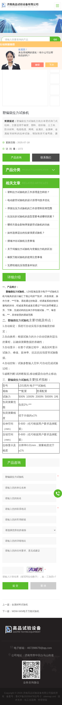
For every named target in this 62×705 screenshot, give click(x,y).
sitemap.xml (49, 696)
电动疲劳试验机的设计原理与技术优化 (28, 200)
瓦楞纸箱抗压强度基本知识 (22, 265)
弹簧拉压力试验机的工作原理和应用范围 (29, 208)
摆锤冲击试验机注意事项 (21, 240)
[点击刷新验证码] (35, 570)
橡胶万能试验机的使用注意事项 (24, 257)
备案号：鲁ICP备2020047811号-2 (23, 696)
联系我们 (46, 157)
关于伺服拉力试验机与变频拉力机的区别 (29, 249)
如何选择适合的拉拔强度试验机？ (26, 232)
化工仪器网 (30, 700)
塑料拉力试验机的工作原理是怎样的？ (28, 192)
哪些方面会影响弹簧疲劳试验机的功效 (28, 224)
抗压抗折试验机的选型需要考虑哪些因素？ (31, 216)
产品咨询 (16, 157)
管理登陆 (42, 700)
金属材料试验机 (20, 604)
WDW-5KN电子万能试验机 (25, 611)
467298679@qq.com (39, 648)
